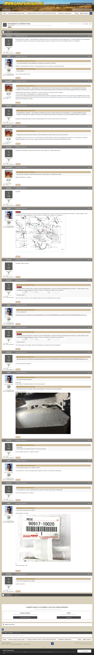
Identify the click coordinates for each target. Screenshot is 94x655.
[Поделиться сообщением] (88, 35)
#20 (90, 574)
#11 (90, 280)
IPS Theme (4, 642)
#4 (90, 105)
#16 (90, 440)
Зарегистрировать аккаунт (25, 617)
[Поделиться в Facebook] (3, 630)
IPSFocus (9, 642)
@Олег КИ (19, 287)
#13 (90, 327)
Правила (76, 13)
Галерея (34, 9)
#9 (90, 208)
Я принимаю (85, 651)
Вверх (17, 52)
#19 (90, 503)
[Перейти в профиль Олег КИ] (5, 25)
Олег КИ (12, 25)
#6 (90, 146)
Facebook (91, 13)
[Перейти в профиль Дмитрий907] (8, 87)
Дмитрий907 (8, 81)
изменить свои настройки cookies (46, 651)
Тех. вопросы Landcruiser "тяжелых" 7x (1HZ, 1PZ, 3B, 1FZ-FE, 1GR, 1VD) (36, 25)
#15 (90, 372)
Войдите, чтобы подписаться (76, 23)
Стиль (7, 644)
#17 (90, 460)
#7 (90, 167)
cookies (25, 651)
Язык (3, 644)
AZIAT (8, 56)
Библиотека (49, 9)
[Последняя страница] (11, 32)
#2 (90, 56)
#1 (90, 35)
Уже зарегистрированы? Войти (77, 4)
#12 (90, 305)
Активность (16, 9)
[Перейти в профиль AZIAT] (8, 62)
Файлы (41, 9)
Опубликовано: (21, 35)
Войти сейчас (68, 617)
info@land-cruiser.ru (88, 642)
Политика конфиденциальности (16, 644)
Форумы (6, 9)
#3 (90, 81)
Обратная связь (27, 644)
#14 (90, 352)
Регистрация (88, 4)
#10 (90, 259)
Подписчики (85, 23)
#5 (90, 126)
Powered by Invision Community (86, 644)
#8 (90, 188)
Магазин (25, 9)
